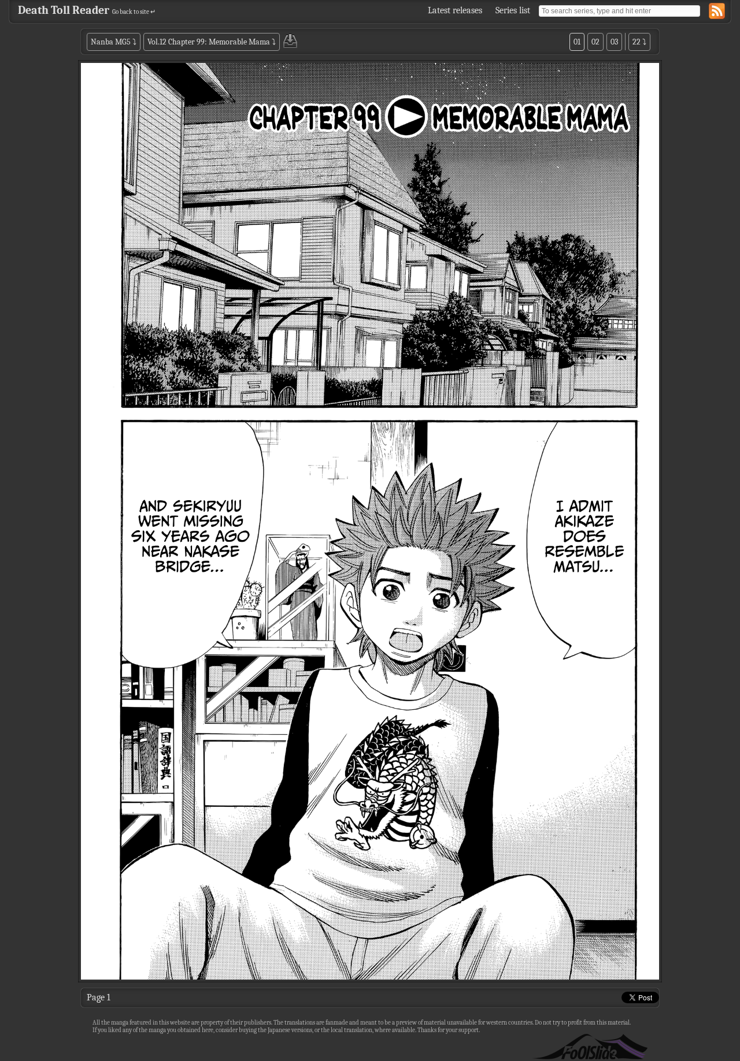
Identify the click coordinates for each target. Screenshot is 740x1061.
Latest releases (455, 10)
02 (595, 42)
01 (577, 42)
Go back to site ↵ (134, 12)
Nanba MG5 (111, 42)
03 (614, 42)
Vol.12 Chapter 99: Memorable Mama (208, 42)
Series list (512, 10)
